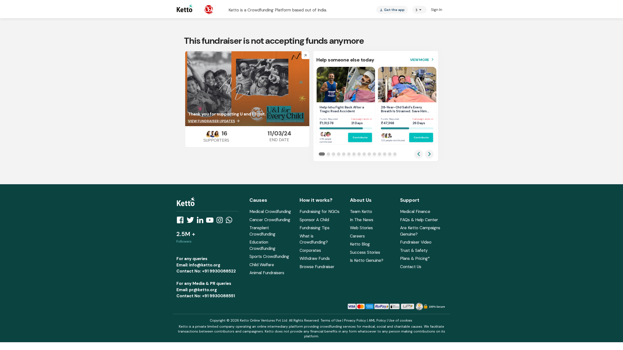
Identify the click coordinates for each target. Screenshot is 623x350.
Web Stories (361, 227)
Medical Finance (415, 211)
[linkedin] (201, 221)
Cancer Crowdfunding (269, 219)
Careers (357, 236)
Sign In (436, 9)
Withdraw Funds (315, 258)
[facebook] (181, 221)
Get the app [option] (392, 10)
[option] (419, 10)
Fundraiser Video (415, 242)
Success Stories (365, 252)
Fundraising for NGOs (319, 211)
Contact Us (410, 266)
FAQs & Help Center (419, 219)
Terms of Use (331, 320)
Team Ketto (361, 211)
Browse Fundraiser (317, 266)
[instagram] (221, 221)
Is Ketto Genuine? (366, 260)
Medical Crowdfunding (270, 211)
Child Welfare (261, 264)
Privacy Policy (355, 320)
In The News (361, 219)
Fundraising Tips (315, 227)
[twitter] (192, 221)
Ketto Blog (360, 244)
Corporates (310, 250)
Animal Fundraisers (266, 272)
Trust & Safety (414, 250)
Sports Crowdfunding (269, 256)
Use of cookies (400, 320)
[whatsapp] (230, 221)
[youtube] (211, 221)
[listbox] (392, 10)
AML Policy (377, 320)
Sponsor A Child (314, 219)
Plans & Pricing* (415, 258)
